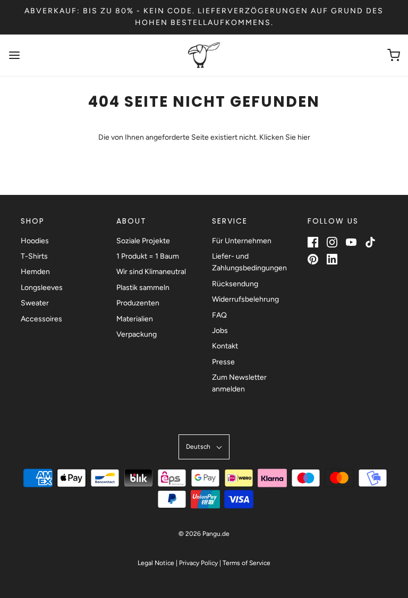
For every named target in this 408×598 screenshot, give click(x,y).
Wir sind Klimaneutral (151, 271)
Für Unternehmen (241, 240)
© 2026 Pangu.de (204, 533)
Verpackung (136, 334)
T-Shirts (34, 256)
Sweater (35, 302)
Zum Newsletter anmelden (239, 383)
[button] (204, 446)
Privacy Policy (198, 563)
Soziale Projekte (143, 240)
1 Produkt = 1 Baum (147, 256)
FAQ (219, 315)
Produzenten (137, 302)
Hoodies (35, 240)
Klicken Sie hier (284, 137)
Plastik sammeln (142, 287)
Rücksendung (235, 283)
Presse (223, 361)
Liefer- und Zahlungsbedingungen (249, 262)
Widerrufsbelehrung (245, 299)
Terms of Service (246, 563)
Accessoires (41, 318)
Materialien (134, 318)
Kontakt (225, 346)
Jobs (220, 330)
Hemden (35, 271)
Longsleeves (42, 287)
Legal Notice (156, 563)
